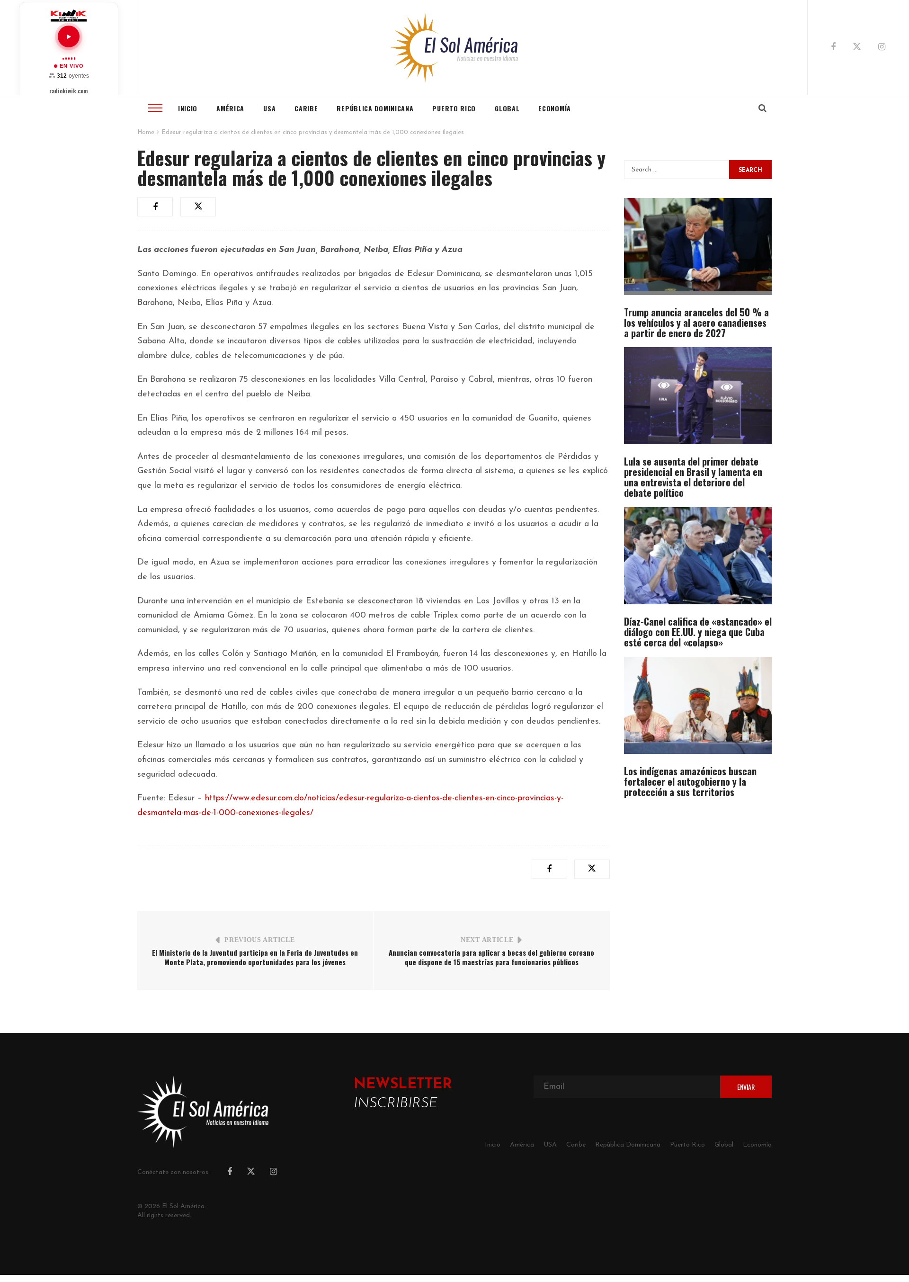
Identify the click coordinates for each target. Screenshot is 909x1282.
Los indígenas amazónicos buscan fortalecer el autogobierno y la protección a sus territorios (690, 781)
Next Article (487, 939)
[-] (455, 47)
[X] (857, 48)
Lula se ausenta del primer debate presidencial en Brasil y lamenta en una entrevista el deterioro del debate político (693, 477)
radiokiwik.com (68, 91)
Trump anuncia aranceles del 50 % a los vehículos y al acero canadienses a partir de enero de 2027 (696, 322)
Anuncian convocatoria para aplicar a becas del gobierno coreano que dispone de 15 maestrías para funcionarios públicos (491, 957)
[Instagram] (881, 48)
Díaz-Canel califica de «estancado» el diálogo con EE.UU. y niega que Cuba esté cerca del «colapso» (698, 631)
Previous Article (259, 939)
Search (750, 170)
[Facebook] (833, 48)
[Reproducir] (69, 36)
